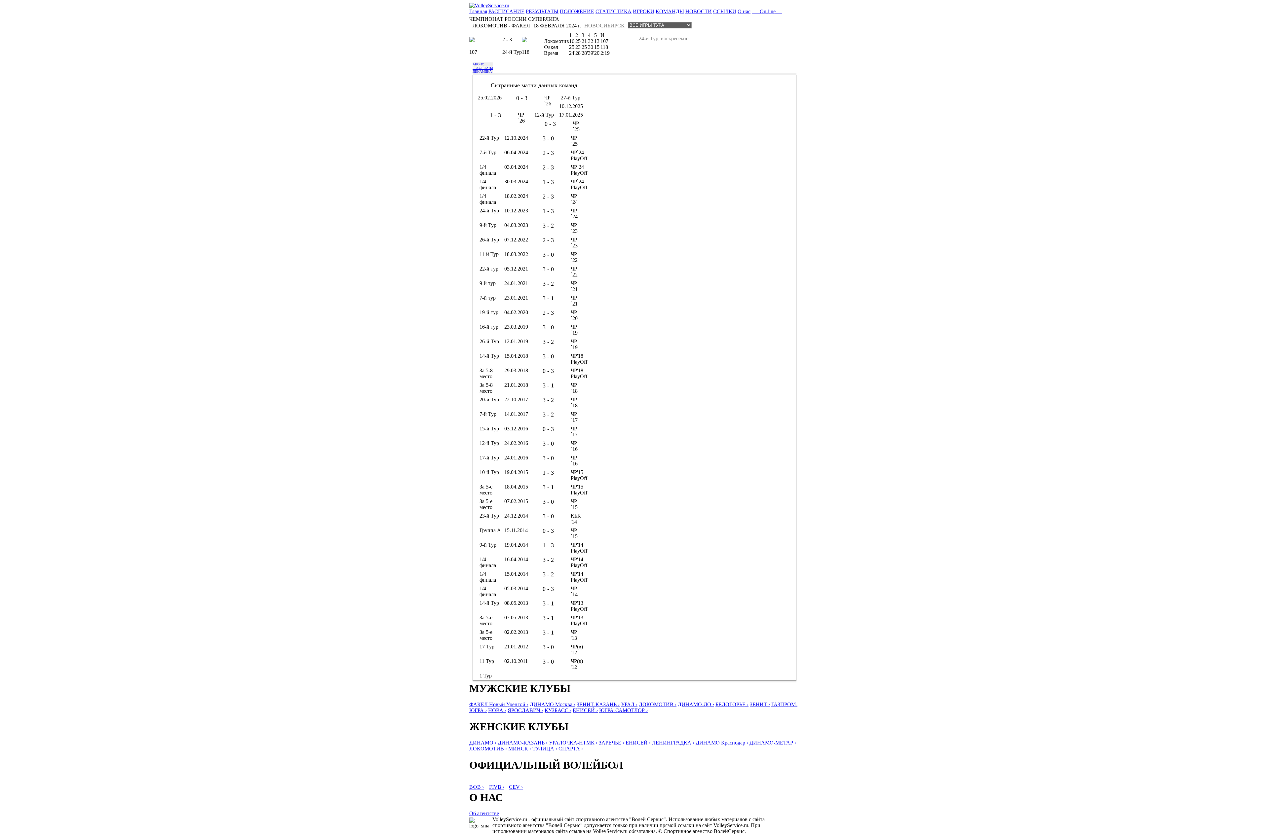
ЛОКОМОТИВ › (657, 704)
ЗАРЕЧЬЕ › (611, 743)
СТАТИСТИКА (614, 11)
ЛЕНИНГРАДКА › (673, 743)
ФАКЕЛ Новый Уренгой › (498, 704)
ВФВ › (476, 787)
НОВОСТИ (698, 11)
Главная (478, 11)
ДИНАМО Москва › (552, 704)
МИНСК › (519, 748)
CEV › (516, 787)
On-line (767, 11)
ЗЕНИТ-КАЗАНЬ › (598, 704)
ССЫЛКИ (724, 11)
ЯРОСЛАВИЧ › (525, 710)
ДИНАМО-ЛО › (696, 704)
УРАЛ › (629, 704)
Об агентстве (484, 813)
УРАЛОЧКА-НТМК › (573, 743)
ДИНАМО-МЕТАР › (773, 743)
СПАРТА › (570, 748)
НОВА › (497, 710)
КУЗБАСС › (558, 710)
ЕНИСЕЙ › (585, 710)
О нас (744, 11)
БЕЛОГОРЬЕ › (732, 704)
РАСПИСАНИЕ (506, 11)
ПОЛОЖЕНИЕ (577, 11)
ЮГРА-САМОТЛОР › (623, 710)
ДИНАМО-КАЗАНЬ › (523, 743)
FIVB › (496, 787)
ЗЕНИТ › (760, 704)
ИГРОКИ (643, 11)
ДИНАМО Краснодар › (722, 743)
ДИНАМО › (482, 743)
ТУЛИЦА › (544, 748)
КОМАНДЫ (670, 11)
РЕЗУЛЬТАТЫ (542, 11)
